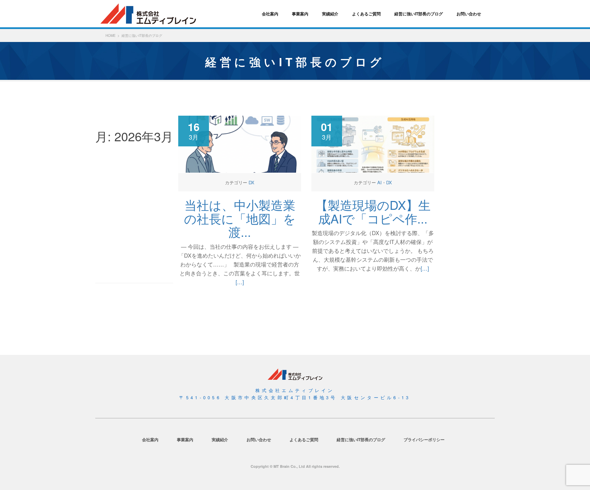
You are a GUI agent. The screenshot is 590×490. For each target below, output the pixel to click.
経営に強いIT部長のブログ (418, 14)
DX (251, 182)
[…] (240, 282)
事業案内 (300, 14)
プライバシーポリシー (424, 439)
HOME (111, 35)
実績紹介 (330, 14)
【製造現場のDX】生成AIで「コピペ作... (373, 211)
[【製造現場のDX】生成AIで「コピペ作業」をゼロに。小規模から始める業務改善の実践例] (372, 143)
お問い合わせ (468, 14)
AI (379, 182)
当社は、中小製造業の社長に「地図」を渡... (240, 218)
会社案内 (270, 14)
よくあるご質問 (366, 14)
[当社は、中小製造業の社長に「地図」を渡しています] (239, 143)
